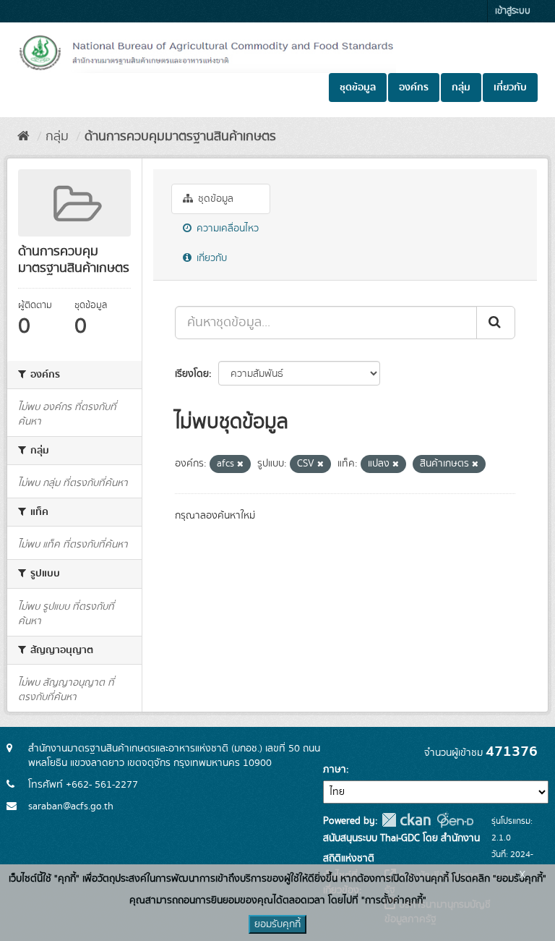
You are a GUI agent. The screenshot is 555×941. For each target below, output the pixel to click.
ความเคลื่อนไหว (226, 228)
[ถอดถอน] (240, 464)
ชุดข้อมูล (358, 87)
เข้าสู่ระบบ (512, 11)
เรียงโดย (192, 374)
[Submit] (495, 322)
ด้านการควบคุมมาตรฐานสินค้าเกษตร (180, 136)
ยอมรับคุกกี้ (277, 924)
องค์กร (414, 87)
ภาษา (334, 769)
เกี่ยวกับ (510, 87)
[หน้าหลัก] (23, 136)
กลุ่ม (461, 87)
